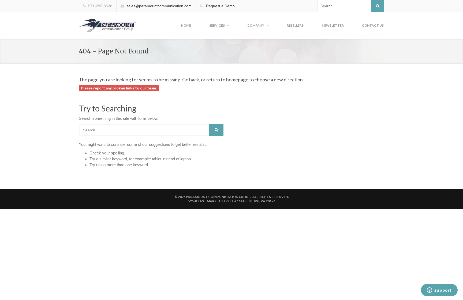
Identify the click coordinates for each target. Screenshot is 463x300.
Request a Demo (220, 6)
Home (186, 25)
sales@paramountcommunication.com (159, 6)
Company (255, 25)
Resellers (295, 25)
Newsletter (333, 25)
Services (217, 25)
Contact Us (373, 25)
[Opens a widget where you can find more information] (439, 290)
